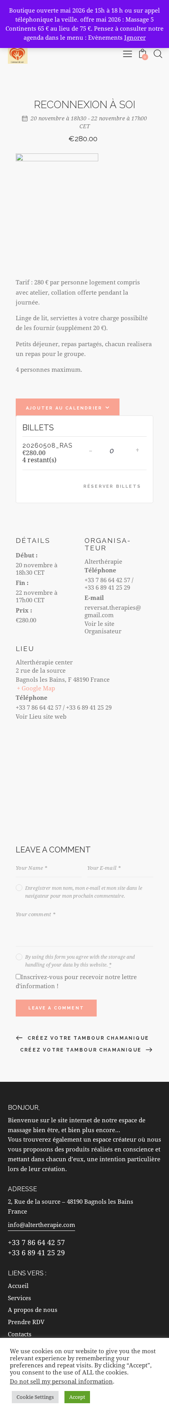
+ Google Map (36, 688)
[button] (127, 53)
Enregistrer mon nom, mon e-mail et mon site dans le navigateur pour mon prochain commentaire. (83, 892)
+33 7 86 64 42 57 (36, 1242)
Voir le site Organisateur (102, 627)
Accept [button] (77, 1396)
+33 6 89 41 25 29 (36, 1252)
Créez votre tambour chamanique (87, 1038)
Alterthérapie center (44, 662)
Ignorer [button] (135, 37)
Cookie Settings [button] (35, 1396)
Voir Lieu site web (41, 716)
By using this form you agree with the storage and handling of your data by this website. (80, 961)
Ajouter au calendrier (64, 408)
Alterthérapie (103, 561)
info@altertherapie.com (41, 1225)
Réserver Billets (112, 486)
